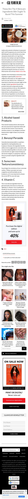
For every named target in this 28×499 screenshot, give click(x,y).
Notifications (5, 453)
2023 (5, 249)
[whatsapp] (21, 262)
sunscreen (18, 76)
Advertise (18, 453)
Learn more (6, 495)
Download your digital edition (14, 400)
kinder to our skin (20, 71)
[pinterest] (18, 262)
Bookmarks (12, 453)
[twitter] (15, 262)
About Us (23, 453)
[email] (24, 262)
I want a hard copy (14, 406)
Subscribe (14, 242)
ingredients (13, 84)
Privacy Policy (22, 456)
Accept (21, 496)
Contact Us (5, 456)
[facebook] (13, 262)
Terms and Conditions (13, 456)
